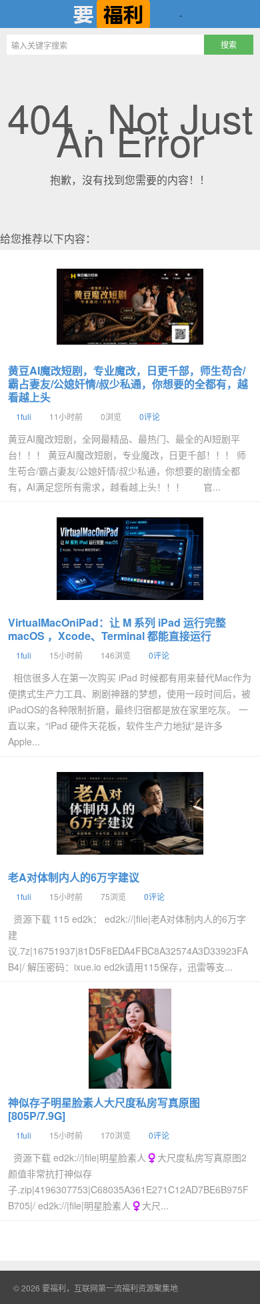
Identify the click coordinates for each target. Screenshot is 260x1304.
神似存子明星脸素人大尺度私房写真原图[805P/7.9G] (104, 1109)
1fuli (23, 416)
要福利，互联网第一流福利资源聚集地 (130, 14)
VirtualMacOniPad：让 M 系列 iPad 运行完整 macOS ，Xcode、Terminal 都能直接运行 (117, 629)
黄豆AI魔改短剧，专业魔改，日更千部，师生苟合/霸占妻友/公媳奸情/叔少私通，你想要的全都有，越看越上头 (128, 384)
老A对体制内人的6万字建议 (73, 877)
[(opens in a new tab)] (130, 307)
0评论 (149, 416)
